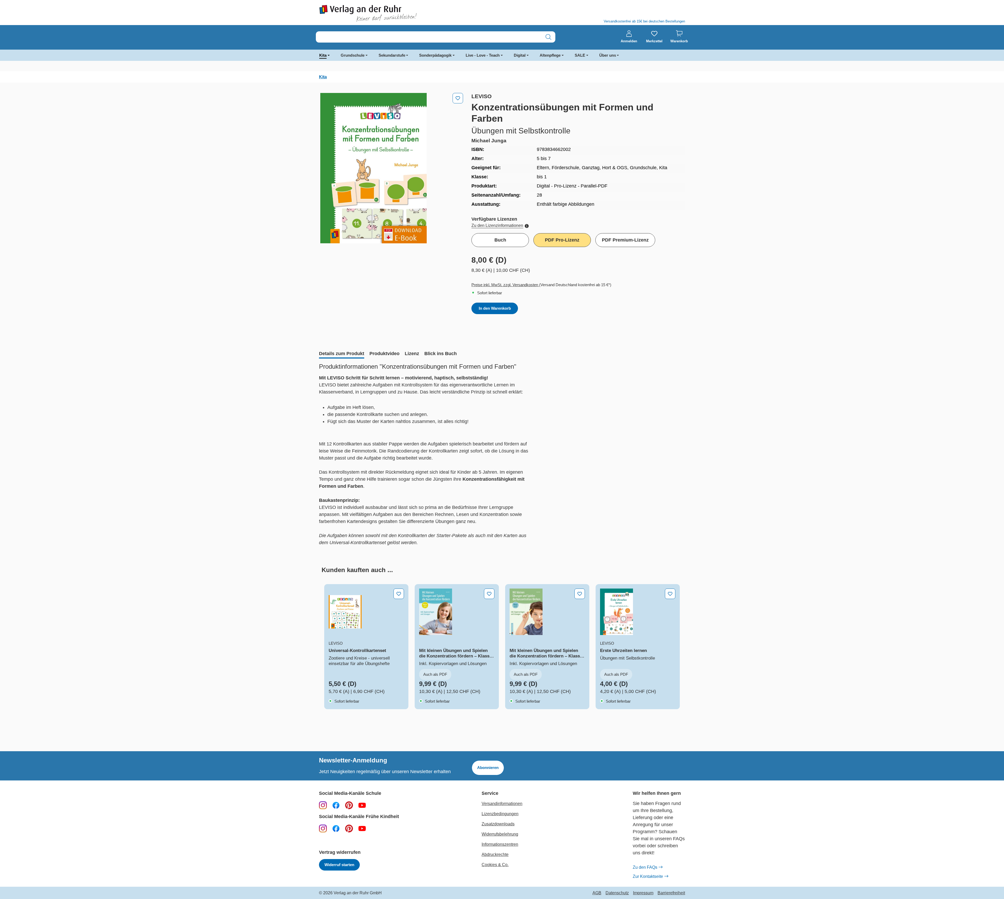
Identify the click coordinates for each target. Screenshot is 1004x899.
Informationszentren (500, 844)
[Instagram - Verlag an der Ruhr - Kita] (323, 828)
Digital (520, 55)
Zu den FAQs (645, 867)
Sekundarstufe (392, 55)
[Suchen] (548, 37)
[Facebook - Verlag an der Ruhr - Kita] (336, 828)
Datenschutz (617, 893)
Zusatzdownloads (498, 824)
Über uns (607, 55)
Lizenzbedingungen (500, 814)
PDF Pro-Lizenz (562, 240)
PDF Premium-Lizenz (625, 240)
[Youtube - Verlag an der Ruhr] (362, 805)
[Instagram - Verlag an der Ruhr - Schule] (323, 805)
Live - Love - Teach (483, 55)
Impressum (643, 893)
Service (490, 793)
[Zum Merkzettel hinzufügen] (458, 98)
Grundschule (352, 55)
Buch (500, 240)
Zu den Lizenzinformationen (497, 225)
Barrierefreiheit (671, 893)
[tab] (341, 354)
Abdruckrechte (495, 854)
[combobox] (429, 37)
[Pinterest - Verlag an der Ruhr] (349, 805)
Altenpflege (550, 55)
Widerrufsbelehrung (500, 834)
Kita (323, 55)
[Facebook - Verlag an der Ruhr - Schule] (336, 805)
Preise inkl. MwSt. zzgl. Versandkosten (505, 285)
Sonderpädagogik (435, 55)
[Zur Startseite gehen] (408, 13)
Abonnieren (488, 767)
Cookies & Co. (495, 864)
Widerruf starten (339, 864)
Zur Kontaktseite (648, 876)
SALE (580, 55)
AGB (596, 893)
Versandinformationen (502, 803)
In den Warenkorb (495, 308)
